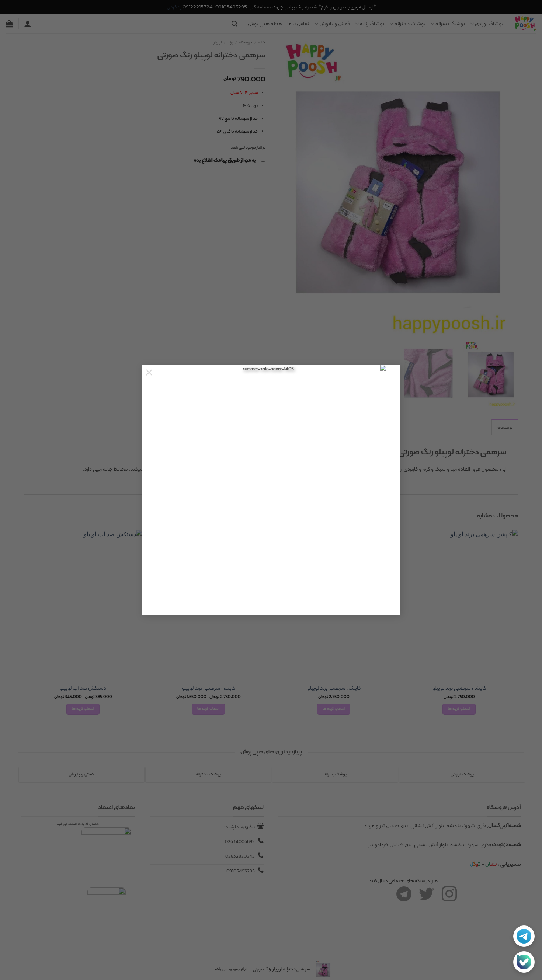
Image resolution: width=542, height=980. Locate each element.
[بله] (524, 962)
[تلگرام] (524, 936)
